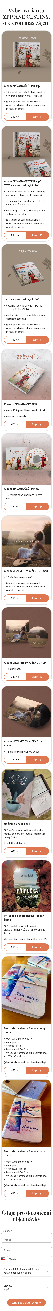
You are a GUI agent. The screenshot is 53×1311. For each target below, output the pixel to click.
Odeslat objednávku (25, 1302)
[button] (26, 117)
